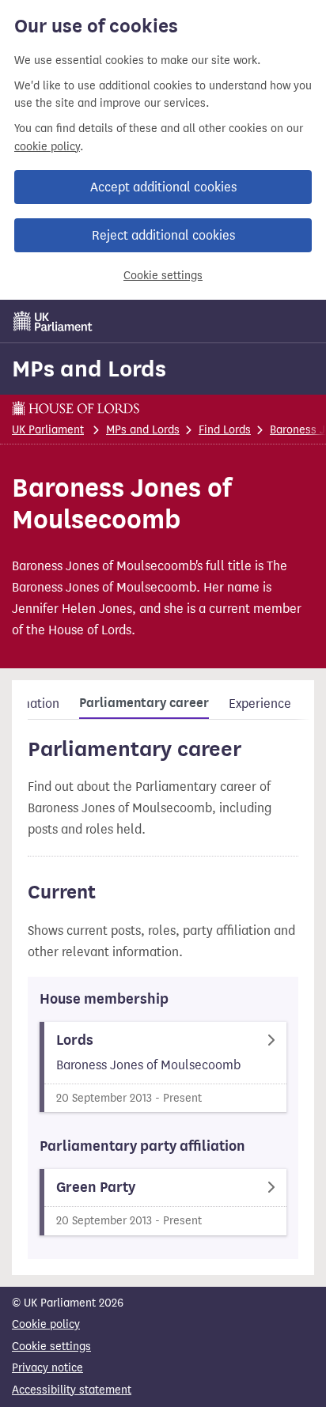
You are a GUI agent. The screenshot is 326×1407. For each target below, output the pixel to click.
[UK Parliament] (53, 321)
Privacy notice (47, 1368)
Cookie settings (163, 275)
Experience (260, 703)
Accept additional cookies (163, 187)
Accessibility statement (71, 1390)
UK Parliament (48, 430)
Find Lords (225, 430)
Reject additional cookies (163, 235)
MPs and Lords (89, 368)
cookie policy (47, 146)
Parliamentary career (144, 703)
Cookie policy (46, 1324)
